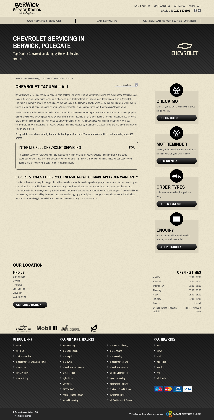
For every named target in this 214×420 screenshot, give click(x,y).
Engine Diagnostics (119, 373)
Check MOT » (169, 118)
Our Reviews (179, 6)
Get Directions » (28, 305)
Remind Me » (168, 161)
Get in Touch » (170, 247)
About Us (146, 6)
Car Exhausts (116, 351)
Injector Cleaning (117, 378)
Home (136, 6)
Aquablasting (69, 345)
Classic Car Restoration (73, 367)
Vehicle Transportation (73, 395)
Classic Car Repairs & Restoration (169, 21)
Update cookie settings (23, 416)
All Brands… (162, 378)
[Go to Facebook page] (195, 10)
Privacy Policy (22, 373)
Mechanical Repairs (119, 384)
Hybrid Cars (68, 378)
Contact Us (193, 6)
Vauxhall (160, 367)
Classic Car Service (119, 367)
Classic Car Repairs (119, 362)
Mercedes (161, 362)
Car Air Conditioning (119, 345)
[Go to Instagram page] (199, 10)
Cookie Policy (22, 378)
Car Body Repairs (70, 351)
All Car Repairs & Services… (122, 400)
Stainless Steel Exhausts (121, 389)
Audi (159, 345)
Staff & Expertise (162, 6)
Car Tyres (67, 362)
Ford (159, 356)
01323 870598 (175, 10)
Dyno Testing (69, 373)
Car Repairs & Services (44, 21)
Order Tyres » (170, 204)
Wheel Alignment (117, 395)
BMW (159, 351)
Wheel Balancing (70, 400)
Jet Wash (67, 384)
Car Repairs (68, 356)
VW (158, 373)
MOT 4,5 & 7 (68, 389)
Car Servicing (107, 21)
